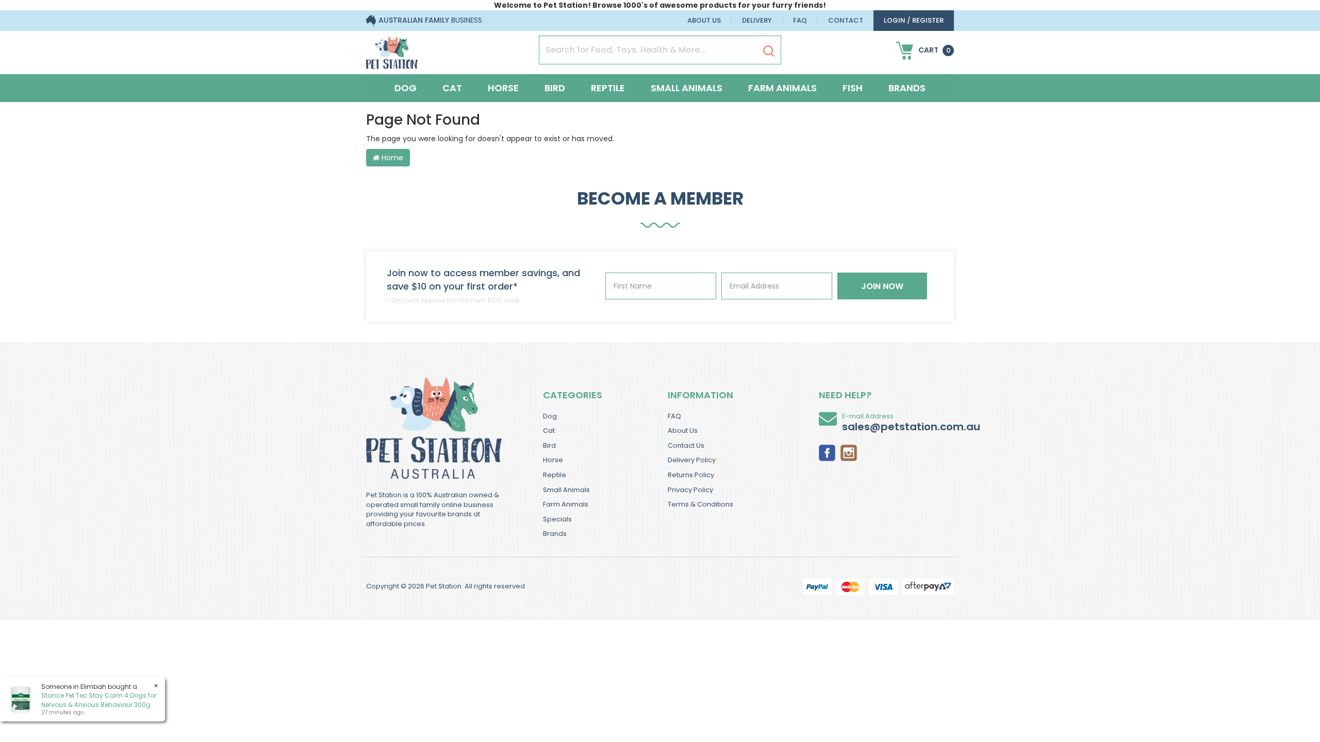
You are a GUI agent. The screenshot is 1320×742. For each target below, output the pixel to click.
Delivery (757, 20)
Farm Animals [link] (565, 504)
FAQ (800, 20)
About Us (704, 20)
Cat (452, 87)
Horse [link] (553, 460)
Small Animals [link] (566, 490)
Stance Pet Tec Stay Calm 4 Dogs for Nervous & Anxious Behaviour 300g (98, 700)
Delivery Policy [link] (692, 460)
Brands (907, 87)
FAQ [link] (674, 416)
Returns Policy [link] (691, 475)
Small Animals (686, 87)
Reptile (608, 87)
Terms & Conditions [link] (700, 504)
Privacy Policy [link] (690, 490)
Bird (554, 87)
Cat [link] (549, 430)
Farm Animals (782, 87)
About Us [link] (683, 430)
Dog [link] (550, 416)
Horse (503, 87)
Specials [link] (557, 519)
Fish (853, 87)
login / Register (914, 20)
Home (391, 158)
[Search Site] (769, 50)
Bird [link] (549, 445)
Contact (845, 20)
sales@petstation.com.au (911, 426)
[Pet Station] (392, 49)
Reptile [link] (554, 475)
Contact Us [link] (686, 445)
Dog (405, 87)
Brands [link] (555, 533)
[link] (827, 452)
